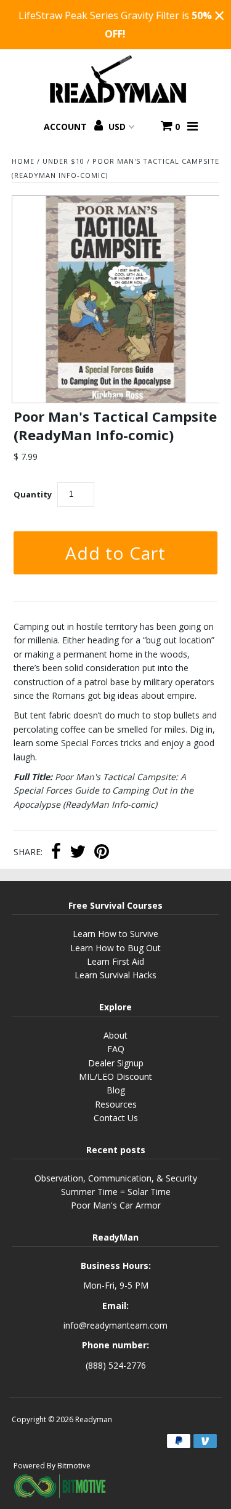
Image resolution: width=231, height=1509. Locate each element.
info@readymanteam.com (115, 1325)
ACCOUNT (66, 126)
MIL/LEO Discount (115, 1076)
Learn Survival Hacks (115, 975)
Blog (116, 1090)
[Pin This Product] (101, 853)
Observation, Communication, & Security (115, 1178)
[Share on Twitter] (78, 853)
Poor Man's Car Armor (116, 1205)
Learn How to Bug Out (115, 948)
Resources (116, 1104)
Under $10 (63, 161)
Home (23, 161)
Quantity (33, 494)
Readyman (93, 1419)
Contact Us (116, 1118)
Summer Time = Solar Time (116, 1191)
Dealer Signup (116, 1063)
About (115, 1035)
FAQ (115, 1049)
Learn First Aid (115, 961)
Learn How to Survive (115, 934)
